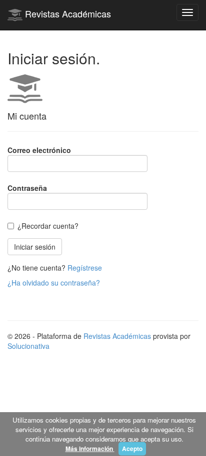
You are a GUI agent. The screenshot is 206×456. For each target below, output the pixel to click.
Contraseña (27, 188)
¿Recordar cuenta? (48, 226)
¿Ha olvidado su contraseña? (54, 283)
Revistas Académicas (66, 13)
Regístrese (85, 268)
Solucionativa (29, 346)
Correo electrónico (39, 150)
